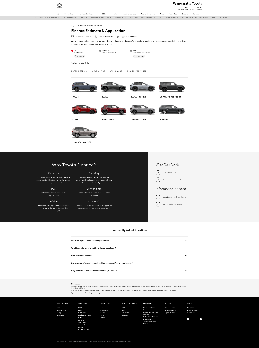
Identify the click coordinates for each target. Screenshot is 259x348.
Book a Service (170, 308)
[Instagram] (201, 319)
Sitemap (95, 341)
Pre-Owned (147, 303)
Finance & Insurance (148, 14)
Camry (59, 313)
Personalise (173, 14)
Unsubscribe (191, 313)
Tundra (102, 313)
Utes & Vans (116, 71)
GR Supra (125, 315)
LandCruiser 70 (105, 310)
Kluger (80, 327)
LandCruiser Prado (84, 315)
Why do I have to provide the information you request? (94, 270)
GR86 (123, 310)
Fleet (162, 14)
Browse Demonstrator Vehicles (150, 313)
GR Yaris (124, 308)
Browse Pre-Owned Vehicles (149, 309)
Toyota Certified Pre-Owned (150, 323)
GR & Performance (136, 71)
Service (115, 14)
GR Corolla (125, 313)
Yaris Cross (82, 322)
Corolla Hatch (61, 310)
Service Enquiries (171, 310)
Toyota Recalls (170, 313)
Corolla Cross (83, 325)
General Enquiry (192, 310)
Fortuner (81, 320)
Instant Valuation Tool (150, 317)
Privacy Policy (102, 341)
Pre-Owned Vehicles (86, 14)
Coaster (102, 317)
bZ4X (80, 310)
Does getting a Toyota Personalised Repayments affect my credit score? (102, 263)
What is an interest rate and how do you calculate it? (93, 248)
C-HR (80, 317)
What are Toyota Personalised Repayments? (90, 240)
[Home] (58, 14)
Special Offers (102, 14)
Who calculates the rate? (81, 255)
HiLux (102, 308)
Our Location (191, 308)
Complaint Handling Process (123, 341)
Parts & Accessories (129, 14)
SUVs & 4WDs (98, 71)
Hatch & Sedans (79, 71)
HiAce (102, 315)
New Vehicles (69, 14)
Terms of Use (110, 341)
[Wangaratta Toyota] (59, 5)
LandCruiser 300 (83, 330)
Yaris (58, 308)
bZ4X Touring (83, 313)
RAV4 (80, 308)
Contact (196, 14)
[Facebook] (188, 319)
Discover (185, 14)
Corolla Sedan (61, 315)
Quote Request (148, 319)
